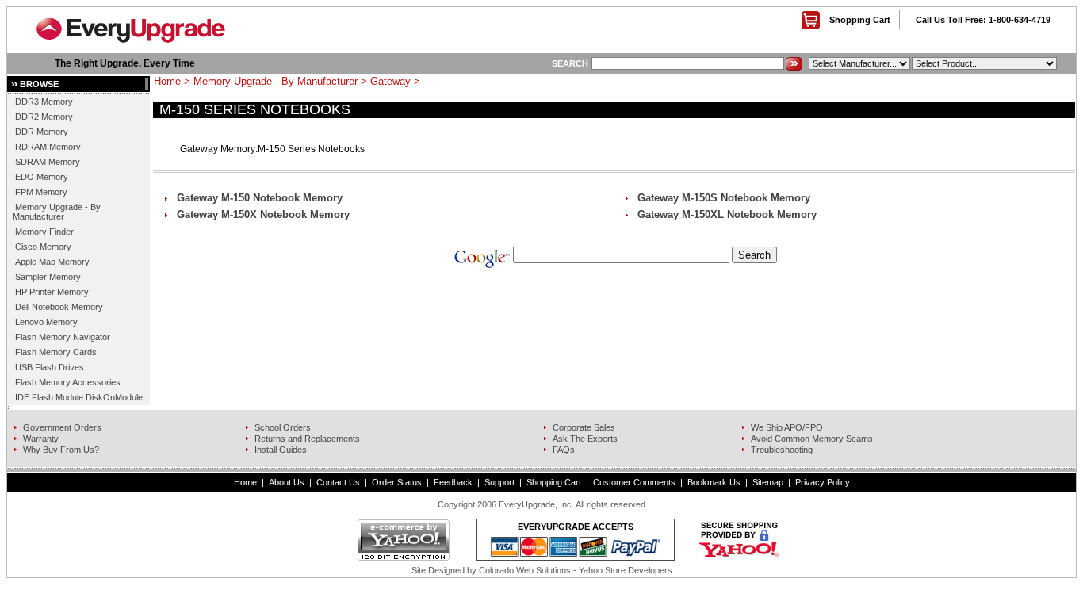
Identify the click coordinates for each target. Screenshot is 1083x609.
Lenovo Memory (46, 322)
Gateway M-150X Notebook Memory (263, 214)
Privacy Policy (822, 482)
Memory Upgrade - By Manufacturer (57, 211)
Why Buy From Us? (61, 449)
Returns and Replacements (307, 438)
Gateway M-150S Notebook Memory (723, 198)
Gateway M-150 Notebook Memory (260, 198)
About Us (286, 482)
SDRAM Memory (47, 162)
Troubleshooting (782, 449)
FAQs (564, 449)
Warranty (41, 438)
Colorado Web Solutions (525, 570)
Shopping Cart (859, 20)
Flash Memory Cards (56, 352)
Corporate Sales (584, 427)
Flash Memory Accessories (68, 382)
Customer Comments (634, 482)
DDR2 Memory (44, 116)
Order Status (397, 482)
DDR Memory (41, 131)
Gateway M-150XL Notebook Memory (727, 214)
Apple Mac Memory (52, 261)
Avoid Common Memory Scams (812, 438)
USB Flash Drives (49, 367)
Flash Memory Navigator (62, 337)
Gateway (390, 81)
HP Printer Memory (52, 292)
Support (499, 482)
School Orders (282, 427)
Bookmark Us (713, 482)
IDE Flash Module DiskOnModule (79, 397)
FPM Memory (41, 192)
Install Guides (280, 449)
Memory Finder (44, 231)
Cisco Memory (43, 246)
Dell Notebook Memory (59, 307)
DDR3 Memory (44, 101)
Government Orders (62, 427)
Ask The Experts (585, 438)
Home (167, 81)
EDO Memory (41, 177)
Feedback (453, 482)
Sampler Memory (48, 277)
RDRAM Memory (48, 146)
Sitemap (767, 482)
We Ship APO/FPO (787, 427)
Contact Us (338, 482)
